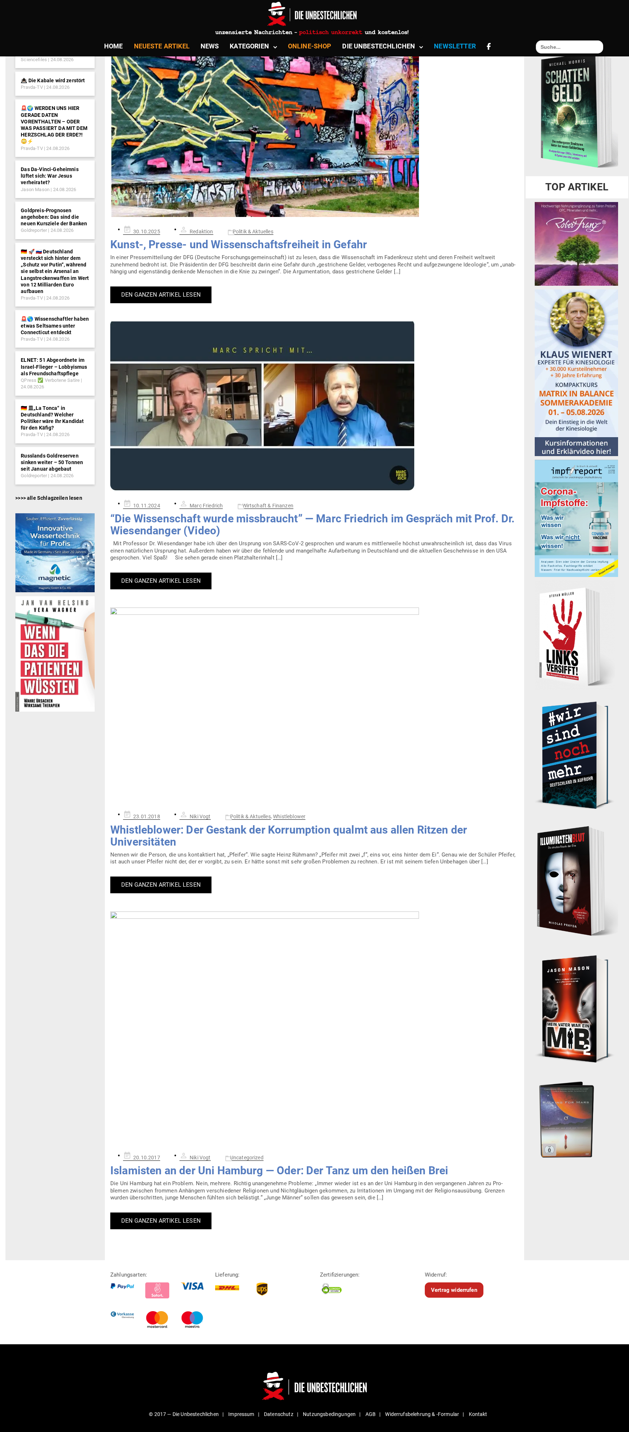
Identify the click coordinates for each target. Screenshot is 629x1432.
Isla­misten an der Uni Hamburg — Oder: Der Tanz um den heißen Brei (279, 1170)
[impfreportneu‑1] (576, 518)
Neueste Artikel (162, 46)
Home (113, 46)
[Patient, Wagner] (54, 653)
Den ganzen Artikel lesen (161, 294)
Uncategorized (247, 1157)
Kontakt (478, 1414)
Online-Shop (310, 46)
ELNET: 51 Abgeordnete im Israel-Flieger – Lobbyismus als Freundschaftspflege (54, 366)
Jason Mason (35, 189)
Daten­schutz (278, 1414)
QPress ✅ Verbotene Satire (50, 380)
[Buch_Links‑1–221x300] (575, 635)
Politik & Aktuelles (253, 231)
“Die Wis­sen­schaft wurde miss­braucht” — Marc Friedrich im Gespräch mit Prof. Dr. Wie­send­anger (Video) (312, 524)
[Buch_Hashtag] (576, 754)
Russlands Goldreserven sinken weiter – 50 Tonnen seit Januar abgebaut (52, 462)
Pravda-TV (32, 87)
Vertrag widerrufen (454, 1289)
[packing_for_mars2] (576, 1117)
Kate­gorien (249, 46)
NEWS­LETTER (455, 46)
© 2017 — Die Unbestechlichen (184, 1414)
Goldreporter (34, 230)
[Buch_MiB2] (576, 1008)
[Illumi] (576, 881)
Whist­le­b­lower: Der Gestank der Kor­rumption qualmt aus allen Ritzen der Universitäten (288, 835)
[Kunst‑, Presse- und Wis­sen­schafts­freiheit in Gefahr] (314, 128)
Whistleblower (289, 816)
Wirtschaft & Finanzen (267, 506)
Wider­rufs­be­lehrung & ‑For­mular (422, 1414)
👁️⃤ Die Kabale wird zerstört (53, 80)
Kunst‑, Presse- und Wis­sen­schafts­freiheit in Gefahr (238, 244)
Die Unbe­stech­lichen (378, 46)
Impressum (241, 1414)
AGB (370, 1414)
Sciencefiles (34, 59)
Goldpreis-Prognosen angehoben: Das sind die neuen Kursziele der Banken (54, 216)
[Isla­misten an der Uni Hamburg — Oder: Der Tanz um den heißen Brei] (314, 1027)
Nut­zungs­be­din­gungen (329, 1414)
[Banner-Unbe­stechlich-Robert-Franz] (576, 243)
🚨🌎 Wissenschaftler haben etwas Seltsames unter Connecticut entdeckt (55, 325)
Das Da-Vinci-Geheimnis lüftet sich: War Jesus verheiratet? (50, 175)
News (210, 46)
